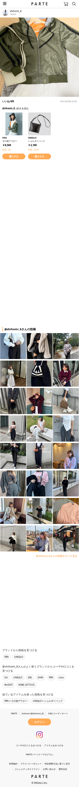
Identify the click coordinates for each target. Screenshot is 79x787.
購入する (13, 156)
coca (61, 677)
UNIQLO (18, 656)
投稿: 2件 (6, 149)
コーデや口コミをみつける (28, 745)
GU (6, 677)
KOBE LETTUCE (26, 684)
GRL (30, 677)
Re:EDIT (8, 684)
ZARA (40, 677)
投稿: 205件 (33, 149)
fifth (6, 656)
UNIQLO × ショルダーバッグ (48, 701)
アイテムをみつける (53, 745)
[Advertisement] (39, 202)
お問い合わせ (49, 769)
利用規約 (13, 763)
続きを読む (22, 108)
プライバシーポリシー (31, 763)
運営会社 (63, 769)
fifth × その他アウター (15, 701)
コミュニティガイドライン (27, 769)
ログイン (39, 722)
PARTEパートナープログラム (39, 754)
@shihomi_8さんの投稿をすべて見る (56, 556)
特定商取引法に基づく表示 (57, 763)
